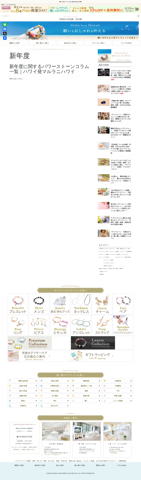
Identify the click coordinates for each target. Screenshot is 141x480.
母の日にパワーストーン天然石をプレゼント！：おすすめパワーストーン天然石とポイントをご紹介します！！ (121, 207)
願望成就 (86, 381)
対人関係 (55, 396)
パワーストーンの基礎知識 (125, 251)
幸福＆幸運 (55, 381)
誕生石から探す (40, 465)
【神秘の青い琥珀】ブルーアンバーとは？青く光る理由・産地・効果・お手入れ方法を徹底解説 (121, 103)
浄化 (54, 401)
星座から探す (100, 465)
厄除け (23, 401)
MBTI (118, 248)
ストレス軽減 (117, 401)
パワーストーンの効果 (114, 251)
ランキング (117, 257)
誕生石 (116, 268)
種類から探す (19, 465)
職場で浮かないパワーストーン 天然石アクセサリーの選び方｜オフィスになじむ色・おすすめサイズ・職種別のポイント (121, 132)
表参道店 (102, 274)
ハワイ (100, 257)
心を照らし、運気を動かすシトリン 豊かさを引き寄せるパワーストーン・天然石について (121, 179)
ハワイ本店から (106, 257)
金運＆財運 (23, 386)
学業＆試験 (118, 396)
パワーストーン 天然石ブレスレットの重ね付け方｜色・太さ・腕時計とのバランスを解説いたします (121, 117)
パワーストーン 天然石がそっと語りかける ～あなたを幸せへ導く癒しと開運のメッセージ (121, 235)
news (128, 248)
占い (122, 257)
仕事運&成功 (54, 386)
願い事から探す (80, 465)
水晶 (113, 268)
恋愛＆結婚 (55, 391)
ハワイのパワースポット (109, 262)
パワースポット (124, 254)
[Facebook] (5, 29)
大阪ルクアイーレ (104, 271)
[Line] (5, 25)
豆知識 (120, 268)
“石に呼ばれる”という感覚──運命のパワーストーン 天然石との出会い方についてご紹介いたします (121, 193)
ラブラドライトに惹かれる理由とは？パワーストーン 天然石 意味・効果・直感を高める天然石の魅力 (121, 221)
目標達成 (118, 381)
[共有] (5, 38)
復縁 (86, 391)
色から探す (60, 465)
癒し (86, 401)
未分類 (110, 268)
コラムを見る (121, 465)
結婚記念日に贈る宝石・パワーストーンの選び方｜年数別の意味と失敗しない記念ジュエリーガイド (121, 90)
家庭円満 (86, 396)
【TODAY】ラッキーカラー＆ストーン (107, 248)
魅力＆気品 (23, 391)
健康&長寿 (23, 396)
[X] (5, 33)
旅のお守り (55, 405)
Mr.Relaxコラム (123, 248)
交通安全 (23, 405)
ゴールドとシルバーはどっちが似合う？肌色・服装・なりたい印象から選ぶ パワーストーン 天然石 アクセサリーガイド (121, 164)
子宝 (117, 391)
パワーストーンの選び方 (115, 254)
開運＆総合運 (23, 381)
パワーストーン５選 (103, 251)
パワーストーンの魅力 (108, 260)
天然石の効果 (127, 257)
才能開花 (118, 386)
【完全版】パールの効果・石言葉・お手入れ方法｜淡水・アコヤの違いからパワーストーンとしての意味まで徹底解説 (121, 148)
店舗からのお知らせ (108, 265)
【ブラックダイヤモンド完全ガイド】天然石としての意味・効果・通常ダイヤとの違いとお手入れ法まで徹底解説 (121, 75)
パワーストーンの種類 (104, 254)
